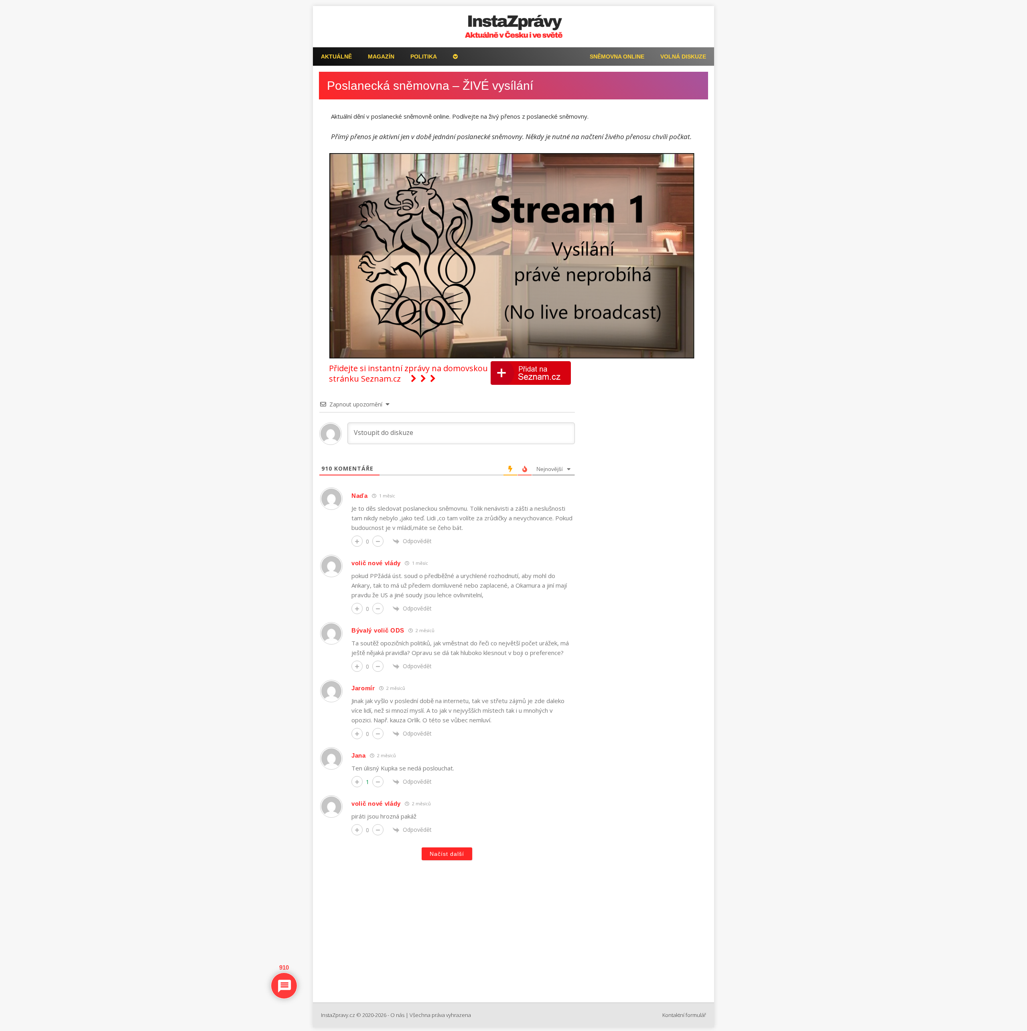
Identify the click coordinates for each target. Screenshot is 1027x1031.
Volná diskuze (683, 56)
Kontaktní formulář (684, 1015)
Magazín (381, 56)
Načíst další (447, 854)
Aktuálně (336, 56)
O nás (397, 1015)
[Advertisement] (513, 934)
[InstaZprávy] (513, 26)
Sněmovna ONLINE (617, 56)
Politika (423, 56)
